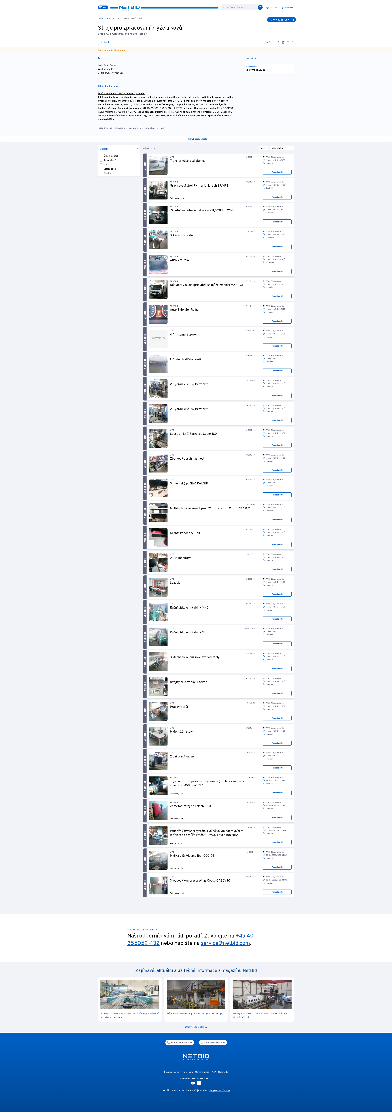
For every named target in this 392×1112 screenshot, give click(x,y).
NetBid (100, 18)
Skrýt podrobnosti (197, 139)
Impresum (188, 1072)
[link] (278, 42)
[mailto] (288, 42)
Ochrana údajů (202, 1072)
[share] (293, 42)
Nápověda (223, 1072)
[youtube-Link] (193, 1083)
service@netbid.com (225, 943)
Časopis (168, 1072)
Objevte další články (196, 1027)
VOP (213, 1072)
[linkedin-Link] (199, 1083)
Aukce (109, 18)
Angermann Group (219, 1090)
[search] (260, 7)
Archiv (177, 1072)
